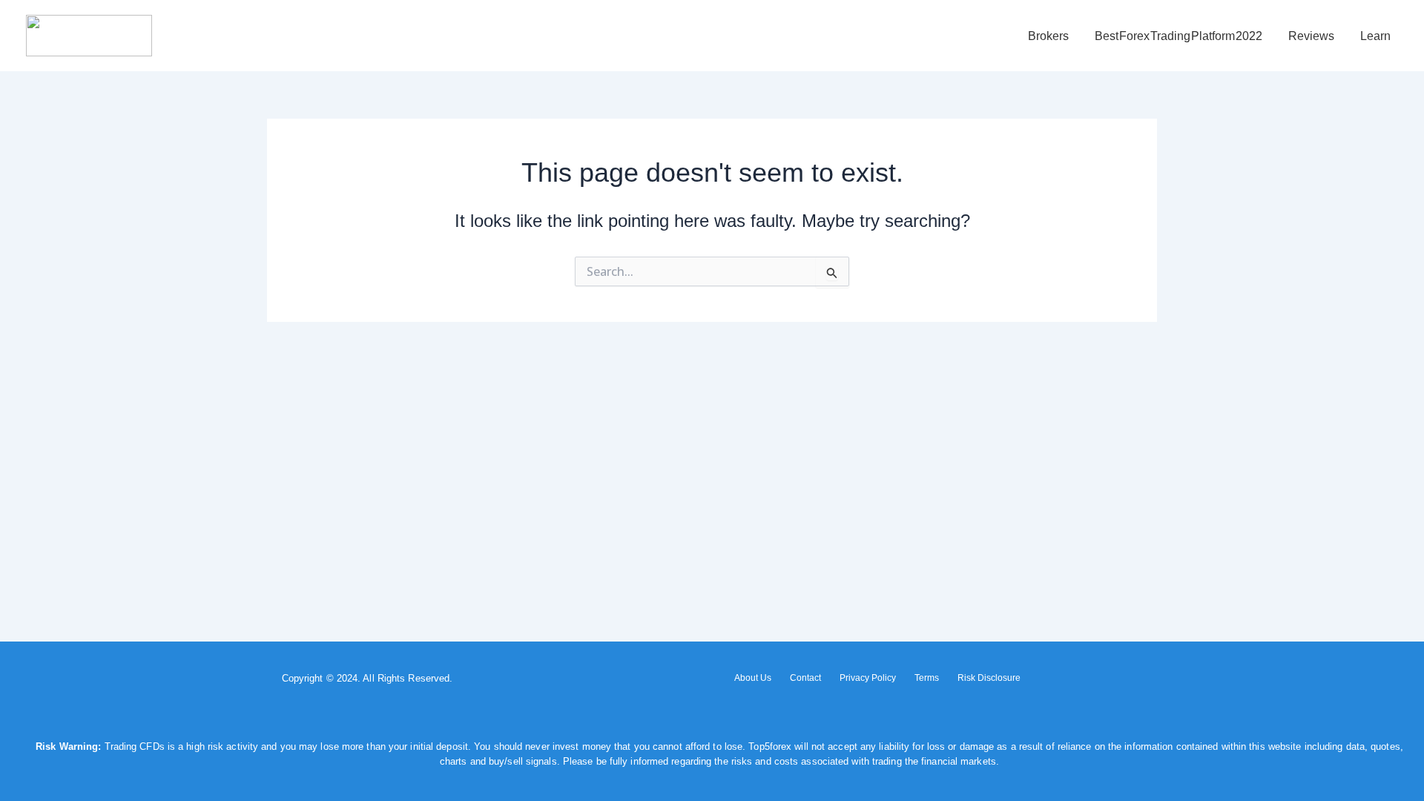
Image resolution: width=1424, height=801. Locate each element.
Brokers (1048, 36)
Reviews (1311, 36)
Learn (1375, 36)
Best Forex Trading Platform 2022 (1178, 36)
